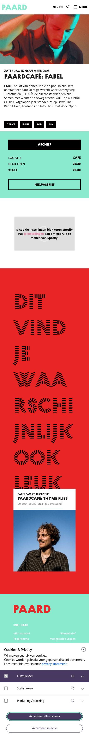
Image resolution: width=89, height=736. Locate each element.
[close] (83, 649)
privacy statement (54, 664)
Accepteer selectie (44, 728)
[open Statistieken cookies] (82, 689)
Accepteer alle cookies (44, 716)
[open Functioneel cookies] (82, 676)
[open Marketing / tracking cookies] (82, 701)
